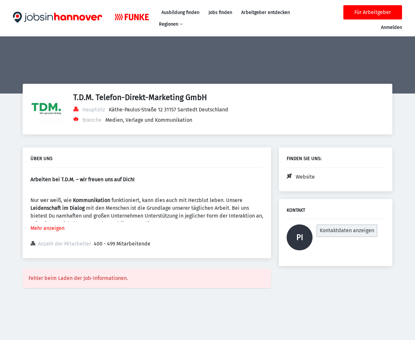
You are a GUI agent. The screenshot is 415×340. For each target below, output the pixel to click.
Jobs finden (220, 12)
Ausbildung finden (180, 12)
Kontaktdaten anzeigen (347, 230)
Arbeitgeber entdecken (265, 12)
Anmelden (391, 27)
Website (305, 177)
